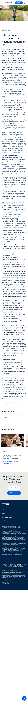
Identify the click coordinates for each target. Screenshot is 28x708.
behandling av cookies (14, 573)
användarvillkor (5, 573)
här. (20, 577)
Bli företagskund (14, 493)
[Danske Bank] (7, 3)
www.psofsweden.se (14, 404)
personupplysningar (6, 575)
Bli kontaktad (14, 488)
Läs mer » (4, 557)
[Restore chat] (24, 698)
